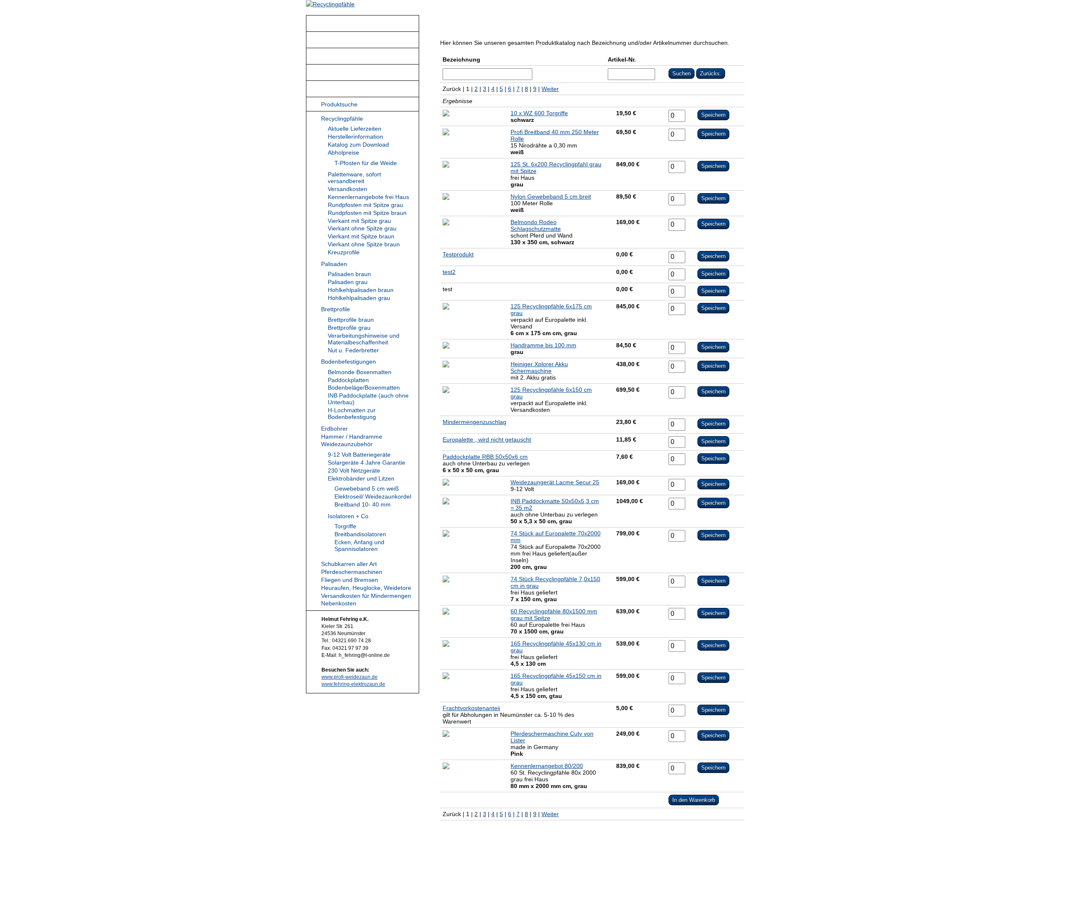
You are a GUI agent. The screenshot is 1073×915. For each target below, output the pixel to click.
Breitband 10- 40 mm (362, 504)
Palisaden (334, 264)
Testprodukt (458, 254)
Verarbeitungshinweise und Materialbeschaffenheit (363, 339)
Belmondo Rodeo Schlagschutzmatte (536, 225)
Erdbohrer (334, 428)
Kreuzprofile (344, 252)
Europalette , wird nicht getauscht (487, 439)
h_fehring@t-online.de (684, 883)
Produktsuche (339, 104)
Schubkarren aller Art (349, 564)
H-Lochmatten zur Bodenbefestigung (352, 413)
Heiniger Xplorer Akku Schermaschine (539, 367)
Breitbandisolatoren (360, 534)
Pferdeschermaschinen (351, 572)
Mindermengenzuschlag (474, 422)
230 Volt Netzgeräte (354, 470)
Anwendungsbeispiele (350, 40)
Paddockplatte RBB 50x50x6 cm (485, 456)
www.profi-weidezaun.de (349, 677)
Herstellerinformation (355, 136)
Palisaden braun (349, 274)
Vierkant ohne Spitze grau (362, 228)
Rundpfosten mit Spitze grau (365, 205)
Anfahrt (331, 73)
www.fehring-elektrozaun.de (353, 684)
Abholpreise (343, 152)
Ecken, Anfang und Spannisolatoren (359, 545)
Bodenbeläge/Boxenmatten (364, 387)
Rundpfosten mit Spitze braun (367, 212)
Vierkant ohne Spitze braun (364, 244)
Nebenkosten (338, 603)
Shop (328, 89)
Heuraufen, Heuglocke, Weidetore (366, 587)
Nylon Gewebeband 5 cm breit (551, 196)
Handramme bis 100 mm (543, 345)
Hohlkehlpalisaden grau (359, 298)
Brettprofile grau (349, 327)
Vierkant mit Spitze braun (361, 236)
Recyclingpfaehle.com (492, 892)
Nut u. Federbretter (353, 350)
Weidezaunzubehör (347, 444)
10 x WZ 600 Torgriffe (539, 113)
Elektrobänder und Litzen (361, 478)
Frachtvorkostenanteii (471, 708)
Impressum (596, 892)
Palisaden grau (348, 282)
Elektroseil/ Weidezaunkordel (372, 496)
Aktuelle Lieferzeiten (354, 128)
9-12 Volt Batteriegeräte (359, 454)
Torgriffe (345, 526)
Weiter (550, 88)
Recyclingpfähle (342, 24)
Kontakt (331, 56)
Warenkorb (678, 22)
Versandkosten (347, 189)
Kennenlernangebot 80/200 (547, 765)
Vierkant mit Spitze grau (359, 220)
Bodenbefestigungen (348, 361)
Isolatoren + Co (348, 516)
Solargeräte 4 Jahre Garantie (366, 462)
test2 (449, 272)
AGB (532, 892)
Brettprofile (335, 309)
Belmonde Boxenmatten (359, 372)
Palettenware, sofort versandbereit (354, 177)
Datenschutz (559, 892)
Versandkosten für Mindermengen (366, 595)
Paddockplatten (348, 380)
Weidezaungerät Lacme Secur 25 (555, 482)
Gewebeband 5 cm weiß (366, 488)
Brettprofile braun (351, 319)
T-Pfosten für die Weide (365, 163)
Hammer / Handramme (351, 436)
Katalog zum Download (358, 144)
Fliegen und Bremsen (349, 579)
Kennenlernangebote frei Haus (368, 197)
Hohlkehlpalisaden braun (361, 290)
